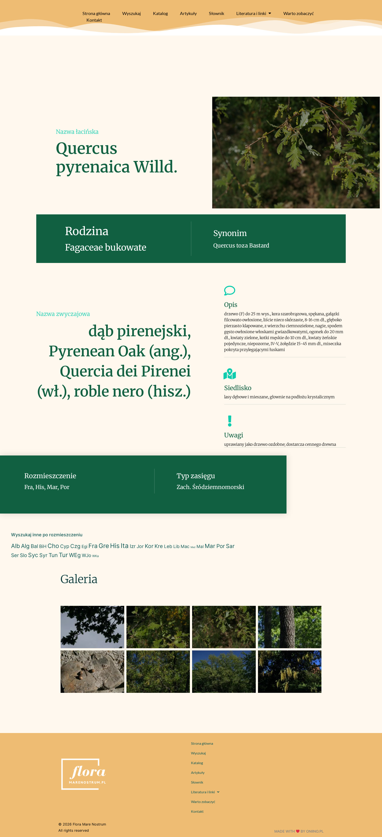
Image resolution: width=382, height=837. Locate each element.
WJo (86, 555)
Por (220, 546)
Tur (63, 555)
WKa (95, 556)
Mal (200, 546)
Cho (53, 546)
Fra (92, 546)
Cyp (64, 546)
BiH (42, 546)
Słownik (216, 13)
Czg (75, 546)
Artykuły (188, 13)
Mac (185, 546)
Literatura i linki (251, 13)
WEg (75, 555)
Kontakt (94, 20)
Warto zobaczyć (298, 13)
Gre (104, 546)
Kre (159, 546)
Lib (176, 546)
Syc (33, 555)
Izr (133, 546)
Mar (210, 545)
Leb (168, 546)
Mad (193, 547)
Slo (23, 555)
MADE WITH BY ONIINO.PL (299, 831)
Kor (149, 546)
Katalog (160, 13)
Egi (84, 546)
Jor (140, 546)
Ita (125, 546)
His (115, 546)
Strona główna (96, 13)
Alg (25, 545)
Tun (53, 555)
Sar (230, 546)
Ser (15, 555)
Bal (34, 546)
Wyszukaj (131, 13)
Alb (15, 545)
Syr (43, 555)
